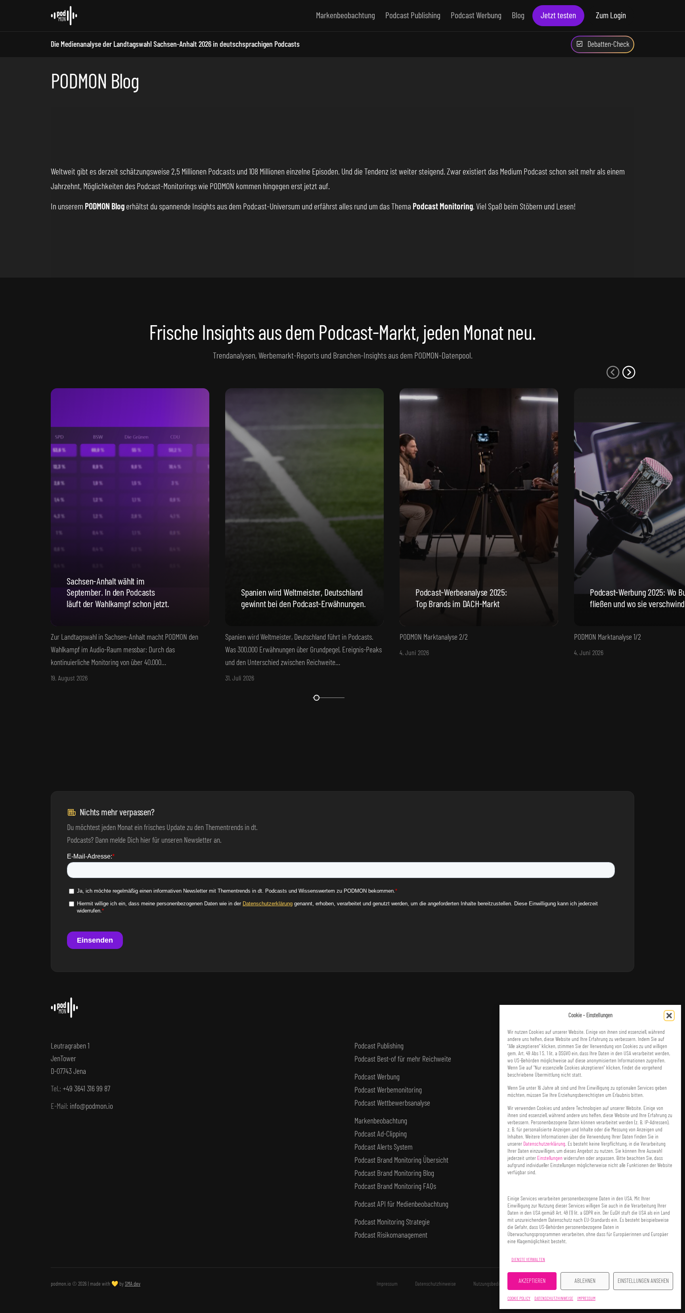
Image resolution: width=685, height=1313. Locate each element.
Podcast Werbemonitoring (388, 1090)
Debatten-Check (608, 44)
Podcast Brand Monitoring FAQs (395, 1186)
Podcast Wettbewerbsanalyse (392, 1103)
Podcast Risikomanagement (390, 1235)
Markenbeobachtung (345, 15)
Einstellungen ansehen (643, 1281)
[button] (669, 1016)
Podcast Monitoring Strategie (392, 1222)
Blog (518, 15)
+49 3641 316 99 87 (86, 1089)
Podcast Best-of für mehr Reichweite (402, 1059)
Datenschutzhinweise (553, 1298)
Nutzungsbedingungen (494, 1284)
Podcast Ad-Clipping (380, 1134)
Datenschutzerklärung (544, 1144)
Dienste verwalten (528, 1259)
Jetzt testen (558, 15)
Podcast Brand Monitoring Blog (394, 1173)
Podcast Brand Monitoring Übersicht (401, 1160)
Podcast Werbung (476, 15)
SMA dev (132, 1284)
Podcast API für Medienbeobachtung (401, 1204)
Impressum (586, 1298)
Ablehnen (584, 1281)
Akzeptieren (532, 1281)
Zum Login (611, 15)
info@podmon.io (91, 1106)
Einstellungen (550, 1158)
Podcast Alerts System (383, 1147)
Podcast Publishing (412, 15)
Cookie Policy (518, 1298)
